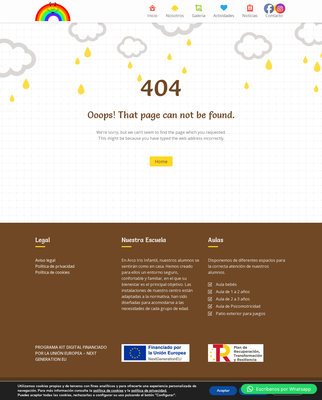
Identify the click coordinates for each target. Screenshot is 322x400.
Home (161, 161)
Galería (198, 15)
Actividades (223, 15)
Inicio (152, 15)
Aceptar (223, 390)
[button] (279, 389)
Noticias (250, 15)
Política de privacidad (54, 266)
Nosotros (175, 15)
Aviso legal (45, 260)
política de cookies (108, 390)
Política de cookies (52, 272)
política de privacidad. (149, 390)
